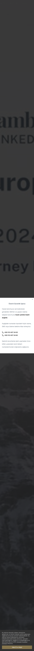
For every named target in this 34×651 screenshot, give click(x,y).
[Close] (32, 299)
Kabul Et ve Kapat (17, 647)
